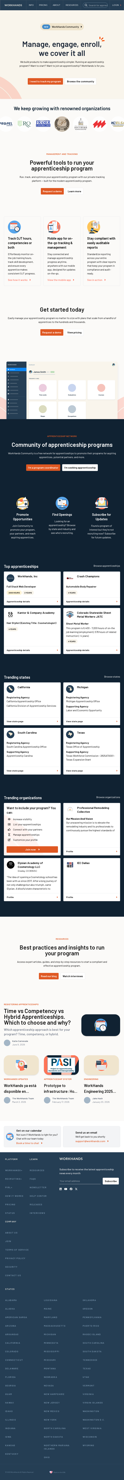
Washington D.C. (94, 1419)
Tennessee (90, 1360)
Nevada (49, 1385)
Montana (50, 1368)
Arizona (10, 1325)
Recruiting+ (13, 1178)
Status (10, 1213)
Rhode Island (92, 1334)
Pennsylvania (92, 1317)
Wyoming (88, 1445)
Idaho (9, 1411)
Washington (91, 1411)
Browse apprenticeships (106, 565)
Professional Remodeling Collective (93, 809)
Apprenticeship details (18, 601)
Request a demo (52, 191)
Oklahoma (89, 1300)
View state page (15, 721)
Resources (37, 1170)
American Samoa (16, 1317)
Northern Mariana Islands (56, 1447)
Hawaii (9, 1402)
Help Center (38, 1195)
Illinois (10, 1419)
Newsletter (38, 1187)
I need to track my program (45, 81)
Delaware (11, 1368)
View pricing (74, 332)
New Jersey (52, 1402)
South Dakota (92, 1351)
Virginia (88, 1394)
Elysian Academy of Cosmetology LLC (30, 865)
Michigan (82, 687)
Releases (36, 1204)
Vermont (89, 1385)
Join (8, 1241)
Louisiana (50, 1300)
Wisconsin (90, 1436)
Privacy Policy (15, 1258)
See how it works (17, 279)
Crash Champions (88, 576)
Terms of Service (17, 1249)
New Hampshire (54, 1394)
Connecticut (14, 1360)
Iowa (8, 1436)
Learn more (74, 191)
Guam (8, 1394)
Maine (48, 1308)
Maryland (50, 1317)
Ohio (47, 1457)
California (24, 687)
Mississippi (51, 1351)
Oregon (88, 1308)
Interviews (37, 1213)
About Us (11, 1232)
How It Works (14, 1195)
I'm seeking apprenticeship (80, 467)
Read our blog (49, 976)
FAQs (33, 1178)
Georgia (10, 1385)
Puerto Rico (91, 1325)
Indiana (10, 1428)
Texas (81, 732)
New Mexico (51, 1411)
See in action (94, 279)
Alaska (10, 1308)
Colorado (11, 1351)
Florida (10, 1377)
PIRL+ (8, 1187)
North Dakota (53, 1436)
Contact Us (13, 1275)
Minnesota (51, 1342)
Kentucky (11, 1453)
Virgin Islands (93, 1402)
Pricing (10, 1204)
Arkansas (12, 1334)
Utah (86, 1377)
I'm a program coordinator (43, 467)
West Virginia (92, 1428)
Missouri (50, 1360)
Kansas (10, 1445)
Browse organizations (108, 797)
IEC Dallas (83, 863)
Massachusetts (55, 1325)
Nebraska (50, 1377)
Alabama (11, 1300)
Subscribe (111, 1181)
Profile (69, 851)
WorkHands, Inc (28, 576)
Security (11, 1266)
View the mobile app (59, 279)
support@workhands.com (90, 1141)
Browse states (112, 676)
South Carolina (27, 732)
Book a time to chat (27, 1143)
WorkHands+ (13, 1170)
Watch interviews (73, 976)
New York (50, 1419)
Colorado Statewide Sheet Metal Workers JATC (94, 614)
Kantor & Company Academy (36, 612)
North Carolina (55, 1428)
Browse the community (80, 81)
